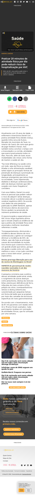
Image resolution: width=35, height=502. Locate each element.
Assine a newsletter (12, 429)
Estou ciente (21, 490)
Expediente (29, 471)
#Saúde (4, 321)
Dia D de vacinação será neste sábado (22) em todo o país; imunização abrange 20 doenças (17, 362)
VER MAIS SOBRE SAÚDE (17, 387)
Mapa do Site (7, 458)
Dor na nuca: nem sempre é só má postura (15, 382)
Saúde (4, 53)
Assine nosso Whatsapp (13, 434)
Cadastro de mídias (12, 412)
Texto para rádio (17, 90)
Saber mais (28, 490)
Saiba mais (9, 409)
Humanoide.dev (26, 474)
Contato (5, 461)
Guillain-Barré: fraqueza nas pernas (16, 372)
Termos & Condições (19, 471)
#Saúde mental (7, 325)
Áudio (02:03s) (21, 112)
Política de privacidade (7, 471)
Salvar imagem (5, 90)
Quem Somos (7, 455)
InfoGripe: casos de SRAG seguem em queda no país (17, 368)
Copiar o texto (30, 90)
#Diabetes (5, 318)
